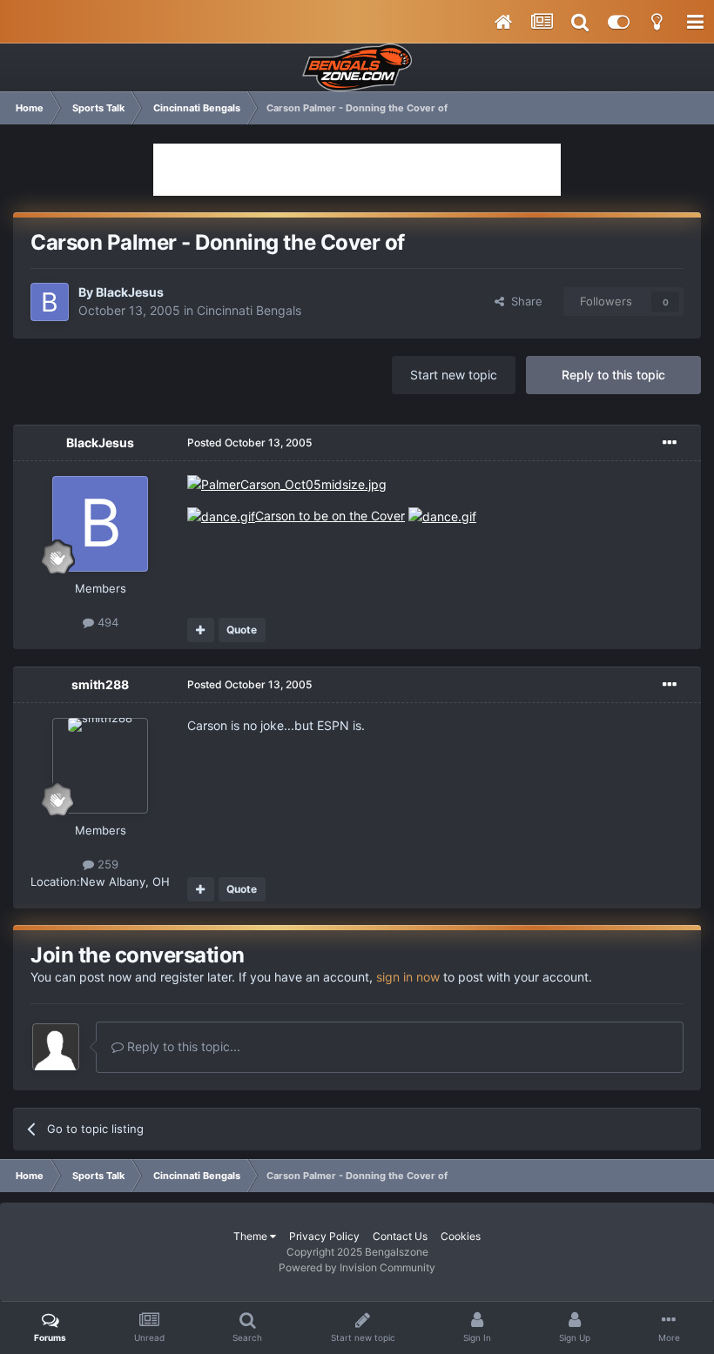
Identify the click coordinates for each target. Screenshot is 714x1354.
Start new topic (453, 374)
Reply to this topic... (182, 1046)
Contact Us (400, 1236)
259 (106, 864)
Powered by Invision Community (357, 1267)
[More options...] (669, 442)
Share (523, 301)
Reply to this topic (613, 374)
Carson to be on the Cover (330, 515)
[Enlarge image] (287, 483)
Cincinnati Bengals (249, 310)
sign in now (408, 976)
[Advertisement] (357, 170)
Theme (251, 1236)
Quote (241, 629)
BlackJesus (130, 292)
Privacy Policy (324, 1236)
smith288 (100, 684)
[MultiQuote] (200, 630)
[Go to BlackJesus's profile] (49, 302)
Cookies (461, 1236)
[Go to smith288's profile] (100, 766)
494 (106, 622)
